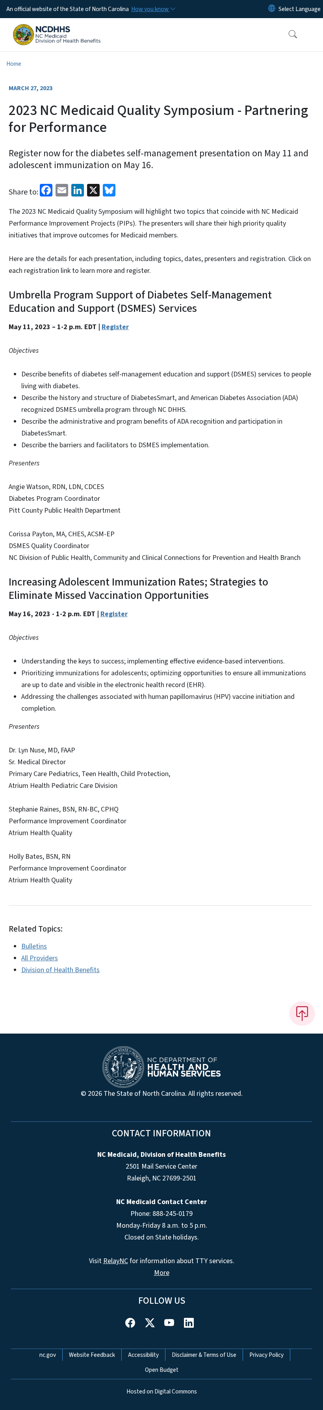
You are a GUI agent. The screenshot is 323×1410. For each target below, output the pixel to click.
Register (115, 327)
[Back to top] (302, 1013)
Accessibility (143, 1355)
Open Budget (161, 1370)
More (161, 1273)
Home (13, 63)
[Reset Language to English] (271, 9)
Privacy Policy (266, 1355)
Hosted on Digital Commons (161, 1391)
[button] (287, 34)
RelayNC (115, 1261)
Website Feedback (92, 1355)
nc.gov (47, 1355)
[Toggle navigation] (312, 34)
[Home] (57, 27)
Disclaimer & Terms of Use (204, 1355)
